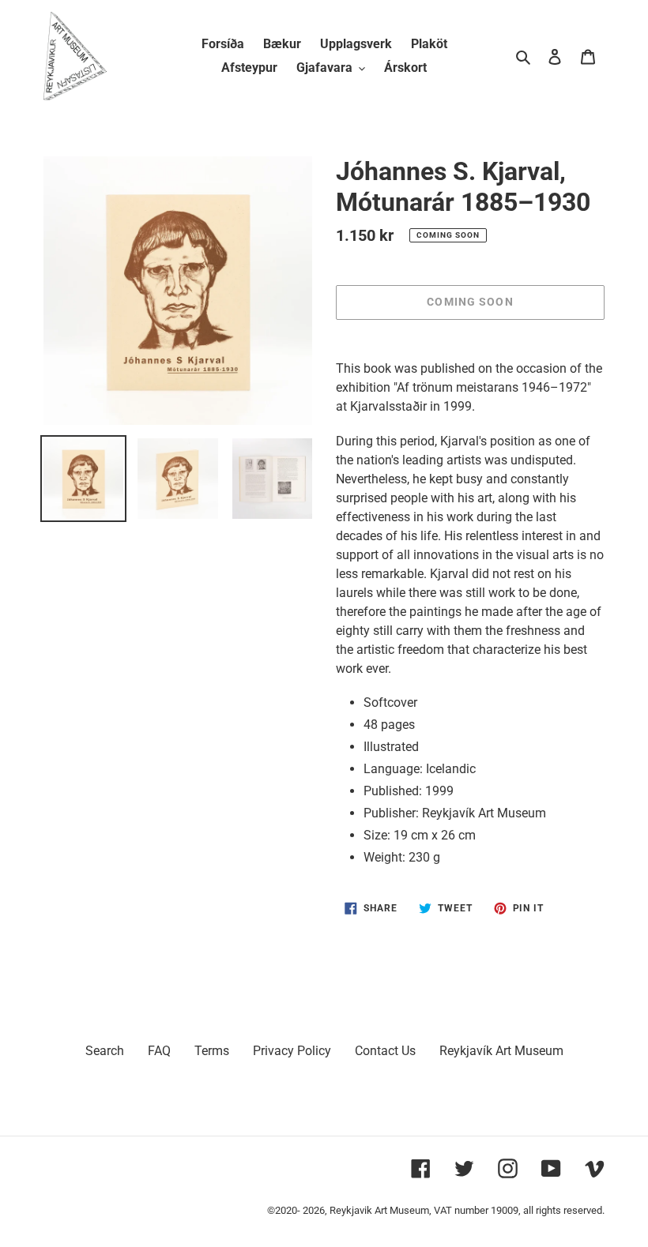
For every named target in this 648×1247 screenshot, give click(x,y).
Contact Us (385, 1050)
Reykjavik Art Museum (379, 1210)
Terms (211, 1050)
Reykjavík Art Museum (501, 1050)
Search (104, 1050)
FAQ (159, 1050)
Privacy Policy (292, 1050)
